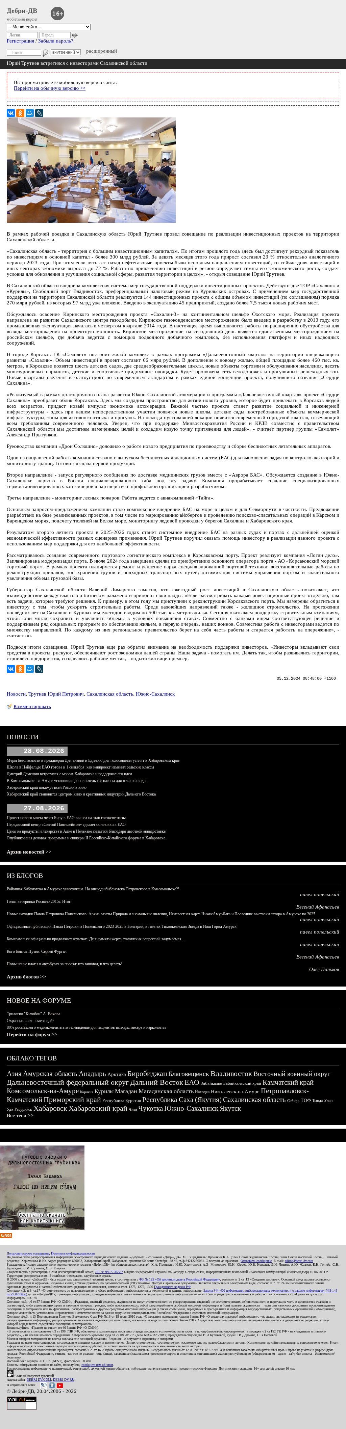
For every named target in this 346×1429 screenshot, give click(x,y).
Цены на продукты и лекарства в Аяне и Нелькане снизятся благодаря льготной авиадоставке (86, 831)
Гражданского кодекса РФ (172, 1287)
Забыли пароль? (55, 41)
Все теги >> (20, 1115)
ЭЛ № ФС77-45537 (109, 1272)
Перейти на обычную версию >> (49, 88)
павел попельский (319, 894)
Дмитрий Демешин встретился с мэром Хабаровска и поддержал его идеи (69, 774)
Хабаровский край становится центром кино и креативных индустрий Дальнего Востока (81, 794)
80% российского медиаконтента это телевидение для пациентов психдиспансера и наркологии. (87, 1027)
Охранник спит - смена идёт (30, 1020)
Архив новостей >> (29, 852)
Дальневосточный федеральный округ (68, 1082)
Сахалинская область (109, 694)
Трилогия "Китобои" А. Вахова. (34, 1014)
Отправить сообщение (256, 1261)
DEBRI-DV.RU (63, 1379)
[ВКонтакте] (11, 113)
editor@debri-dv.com (299, 1261)
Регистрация (20, 41)
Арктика (116, 1074)
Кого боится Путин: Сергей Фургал (37, 951)
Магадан (126, 1091)
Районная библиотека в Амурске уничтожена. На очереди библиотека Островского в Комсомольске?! (93, 889)
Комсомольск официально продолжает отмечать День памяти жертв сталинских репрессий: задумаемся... (95, 939)
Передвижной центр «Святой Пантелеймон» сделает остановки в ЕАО (66, 824)
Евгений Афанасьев (317, 907)
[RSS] (6, 1236)
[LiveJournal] (39, 113)
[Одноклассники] (20, 113)
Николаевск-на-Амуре (235, 1091)
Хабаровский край (98, 1108)
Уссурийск (23, 1109)
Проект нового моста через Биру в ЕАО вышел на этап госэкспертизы (66, 817)
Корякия (86, 1092)
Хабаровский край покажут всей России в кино (46, 787)
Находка (202, 1091)
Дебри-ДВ (22, 10)
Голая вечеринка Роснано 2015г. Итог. (39, 901)
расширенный (101, 51)
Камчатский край (288, 1082)
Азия (14, 1074)
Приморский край (72, 1099)
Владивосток (231, 1073)
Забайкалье (211, 1083)
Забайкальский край (242, 1083)
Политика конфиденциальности (73, 1253)
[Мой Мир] (30, 113)
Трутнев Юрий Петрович (56, 694)
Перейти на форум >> (32, 1034)
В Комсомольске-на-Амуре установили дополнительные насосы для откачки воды (76, 780)
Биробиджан (147, 1073)
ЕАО (191, 1082)
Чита (133, 1109)
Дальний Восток (156, 1082)
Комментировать (32, 706)
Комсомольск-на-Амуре (43, 1091)
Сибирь (293, 1101)
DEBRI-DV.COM (39, 1379)
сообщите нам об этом (97, 1365)
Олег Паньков (324, 969)
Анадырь (92, 1074)
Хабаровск (50, 1108)
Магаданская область (166, 1091)
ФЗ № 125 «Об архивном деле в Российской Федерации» (179, 1279)
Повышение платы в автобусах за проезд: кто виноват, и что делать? (64, 964)
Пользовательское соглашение (28, 1253)
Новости (16, 694)
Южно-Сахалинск (155, 694)
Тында (317, 1100)
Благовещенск (189, 1073)
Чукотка (150, 1108)
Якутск (230, 1108)
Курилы (104, 1091)
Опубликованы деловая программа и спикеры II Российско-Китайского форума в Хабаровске (86, 838)
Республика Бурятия (121, 1100)
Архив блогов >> (26, 976)
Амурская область (50, 1074)
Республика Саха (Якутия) (182, 1100)
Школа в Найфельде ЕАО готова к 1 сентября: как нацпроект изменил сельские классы (80, 767)
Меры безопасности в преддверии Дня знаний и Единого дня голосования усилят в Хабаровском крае (93, 760)
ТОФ (306, 1100)
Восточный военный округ (291, 1073)
